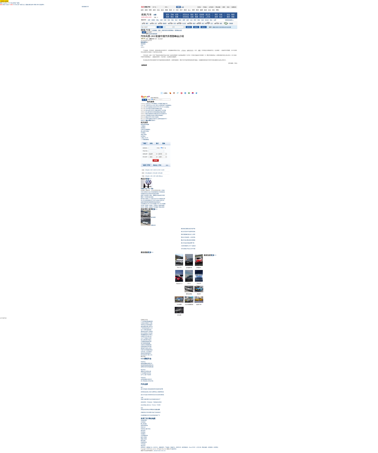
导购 (172, 14)
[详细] (163, 190)
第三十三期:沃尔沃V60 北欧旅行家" (156, 198)
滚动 (228, 7)
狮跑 (146, 363)
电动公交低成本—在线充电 (188, 237)
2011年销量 (162, 203)
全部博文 (216, 447)
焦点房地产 (14, 3)
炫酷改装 (153, 225)
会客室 (146, 205)
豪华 (194, 23)
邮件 (32, 4)
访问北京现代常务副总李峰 (152, 193)
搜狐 (1, 3)
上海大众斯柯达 (152, 392)
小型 (155, 23)
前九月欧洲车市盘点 (146, 339)
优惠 (192, 17)
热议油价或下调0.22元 (146, 355)
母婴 (193, 10)
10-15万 (158, 170)
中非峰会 (143, 133)
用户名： (155, 7)
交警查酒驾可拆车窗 (146, 346)
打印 (142, 45)
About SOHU (192, 447)
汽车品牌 (144, 384)
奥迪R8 (199, 294)
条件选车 (143, 430)
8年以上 (161, 176)
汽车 (16, 4)
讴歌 (152, 389)
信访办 (142, 207)
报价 (192, 14)
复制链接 (143, 44)
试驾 (176, 14)
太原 (161, 20)
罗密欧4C (198, 267)
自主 (142, 408)
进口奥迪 (148, 389)
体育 (4, 4)
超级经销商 (144, 202)
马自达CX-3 (179, 283)
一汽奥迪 (154, 402)
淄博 (184, 20)
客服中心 (172, 447)
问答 (220, 14)
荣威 (145, 415)
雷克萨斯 (160, 389)
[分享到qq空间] (174, 93)
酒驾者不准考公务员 (146, 348)
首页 (142, 10)
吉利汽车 (162, 200)
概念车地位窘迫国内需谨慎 (188, 240)
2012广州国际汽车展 (146, 338)
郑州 (195, 20)
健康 (201, 10)
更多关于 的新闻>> (148, 120)
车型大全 (186, 14)
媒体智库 (154, 33)
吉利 (188, 50)
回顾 (223, 7)
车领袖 (142, 193)
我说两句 (41, 4)
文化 (209, 10)
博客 (35, 4)
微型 (147, 23)
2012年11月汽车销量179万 (152, 203)
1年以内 (147, 176)
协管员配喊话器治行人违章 (188, 234)
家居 (21, 4)
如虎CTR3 (199, 304)
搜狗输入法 (149, 447)
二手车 (208, 17)
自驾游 (143, 379)
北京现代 (159, 402)
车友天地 (150, 381)
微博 (232, 14)
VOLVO (191, 50)
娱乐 (8, 4)
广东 (142, 373)
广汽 (159, 415)
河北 (150, 373)
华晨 (199, 50)
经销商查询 (144, 442)
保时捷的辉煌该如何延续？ (154, 202)
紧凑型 (164, 23)
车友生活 (143, 377)
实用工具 (144, 418)
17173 (9, 3)
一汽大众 (183, 50)
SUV (212, 23)
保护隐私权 (185, 447)
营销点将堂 (161, 207)
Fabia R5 (199, 283)
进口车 (208, 14)
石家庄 (153, 20)
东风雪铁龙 (161, 394)
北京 (145, 371)
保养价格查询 (144, 425)
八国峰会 (143, 126)
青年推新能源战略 (145, 343)
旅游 (205, 10)
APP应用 (211, 7)
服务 (228, 17)
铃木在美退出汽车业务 (147, 333)
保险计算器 (144, 439)
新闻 (146, 10)
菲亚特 (145, 367)
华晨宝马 (148, 399)
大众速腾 (179, 304)
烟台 (172, 20)
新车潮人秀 (144, 198)
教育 (197, 10)
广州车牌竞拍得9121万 (147, 328)
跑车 (221, 23)
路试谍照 (153, 217)
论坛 (228, 14)
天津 (149, 20)
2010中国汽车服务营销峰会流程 (153, 108)
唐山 (157, 20)
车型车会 (143, 361)
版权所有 (174, 449)
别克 (142, 365)
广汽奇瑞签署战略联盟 (147, 321)
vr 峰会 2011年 (144, 138)
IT (13, 4)
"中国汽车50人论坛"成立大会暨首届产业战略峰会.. (158, 105)
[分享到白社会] (178, 93)
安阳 (147, 371)
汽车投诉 (143, 422)
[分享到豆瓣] (189, 93)
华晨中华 (150, 412)
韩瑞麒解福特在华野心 (147, 334)
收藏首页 (234, 7)
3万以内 (147, 170)
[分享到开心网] (181, 93)
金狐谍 (151, 207)
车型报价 (143, 432)
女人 (24, 4)
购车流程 (143, 440)
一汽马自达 (149, 402)
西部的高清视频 (145, 124)
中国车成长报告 (149, 197)
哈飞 (154, 412)
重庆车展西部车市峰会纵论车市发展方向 (156, 113)
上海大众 (148, 405)
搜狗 (18, 3)
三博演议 (155, 205)
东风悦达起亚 (144, 392)
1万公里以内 (148, 173)
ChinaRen (5, 3)
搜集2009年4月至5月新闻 (151, 117)
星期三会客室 (144, 195)
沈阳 (187, 20)
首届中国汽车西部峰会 (168, 30)
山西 (150, 371)
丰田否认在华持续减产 (147, 324)
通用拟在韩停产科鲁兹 (147, 331)
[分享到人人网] (185, 93)
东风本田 (143, 402)
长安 (154, 200)
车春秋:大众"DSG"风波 (147, 188)
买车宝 (201, 17)
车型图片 (143, 434)
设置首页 (143, 447)
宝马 (151, 363)
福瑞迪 (143, 363)
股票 (170, 10)
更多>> (168, 165)
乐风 (152, 365)
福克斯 (149, 365)
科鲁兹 (145, 365)
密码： (167, 7)
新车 (167, 14)
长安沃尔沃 (155, 394)
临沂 (176, 20)
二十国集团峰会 (145, 139)
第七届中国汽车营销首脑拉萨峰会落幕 (155, 112)
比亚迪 (157, 200)
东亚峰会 (143, 127)
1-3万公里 (154, 173)
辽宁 (142, 374)
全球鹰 (150, 409)
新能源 (231, 23)
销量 (176, 17)
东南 (156, 415)
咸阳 (142, 371)
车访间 (142, 205)
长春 (202, 20)
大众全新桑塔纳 (189, 304)
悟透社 (146, 207)
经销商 (201, 14)
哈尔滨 (207, 20)
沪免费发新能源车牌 (146, 341)
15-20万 (162, 170)
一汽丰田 (158, 405)
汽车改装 (143, 444)
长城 (142, 415)
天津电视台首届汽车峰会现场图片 (154, 115)
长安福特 (153, 399)
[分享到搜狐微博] (170, 93)
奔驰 (148, 367)
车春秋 (151, 205)
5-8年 (157, 176)
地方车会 (143, 369)
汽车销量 (143, 203)
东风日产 (158, 399)
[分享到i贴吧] (193, 93)
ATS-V (189, 283)
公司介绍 (198, 447)
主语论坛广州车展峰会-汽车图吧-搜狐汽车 (156, 103)
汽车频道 (154, 30)
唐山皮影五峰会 (145, 131)
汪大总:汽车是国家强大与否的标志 (156, 192)
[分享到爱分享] (196, 93)
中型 (174, 23)
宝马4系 (179, 315)
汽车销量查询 (144, 435)
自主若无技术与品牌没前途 (188, 231)
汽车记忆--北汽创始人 (146, 351)
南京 (211, 20)
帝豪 (142, 412)
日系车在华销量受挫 (146, 345)
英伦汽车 (146, 412)
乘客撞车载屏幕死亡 (146, 353)
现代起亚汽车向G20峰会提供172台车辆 (155, 110)
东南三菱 (143, 399)
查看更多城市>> (229, 20)
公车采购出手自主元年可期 (188, 248)
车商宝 (199, 7)
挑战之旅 (147, 379)
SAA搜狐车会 (146, 359)
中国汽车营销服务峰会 (147, 350)
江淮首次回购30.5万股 (146, 323)
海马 (153, 409)
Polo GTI (179, 267)
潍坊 (180, 20)
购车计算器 (144, 437)
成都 (145, 373)
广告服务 (167, 447)
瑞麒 (156, 409)
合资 (142, 397)
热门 (142, 387)
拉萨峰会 (143, 136)
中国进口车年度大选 (146, 336)
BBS (38, 4)
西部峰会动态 (178, 30)
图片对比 (148, 429)
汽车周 (150, 33)
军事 (150, 10)
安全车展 (228, 27)
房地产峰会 (144, 134)
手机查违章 (144, 420)
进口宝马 (143, 394)
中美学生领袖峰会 (145, 129)
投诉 (220, 17)
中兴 (150, 415)
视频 (27, 4)
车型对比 (186, 17)
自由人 (146, 381)
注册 (182, 7)
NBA (158, 10)
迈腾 (148, 363)
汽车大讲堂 (144, 192)
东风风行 (158, 412)
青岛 (169, 20)
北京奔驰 (143, 405)
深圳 (150, 374)
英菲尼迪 (155, 389)
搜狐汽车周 (216, 27)
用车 (216, 14)
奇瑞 (142, 409)
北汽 (151, 200)
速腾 (142, 367)
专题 (159, 30)
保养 (216, 17)
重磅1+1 (143, 197)
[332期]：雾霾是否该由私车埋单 (156, 195)
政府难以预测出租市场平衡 (188, 228)
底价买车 (143, 445)
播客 (29, 4)
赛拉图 (151, 367)
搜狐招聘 (161, 447)
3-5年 (154, 176)
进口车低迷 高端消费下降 (187, 243)
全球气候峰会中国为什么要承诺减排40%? (156, 118)
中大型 (184, 23)
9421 (151, 379)
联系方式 (178, 447)
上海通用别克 (160, 392)
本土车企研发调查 (145, 200)
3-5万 (151, 170)
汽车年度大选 (222, 27)
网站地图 (218, 7)
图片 (196, 14)
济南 (165, 20)
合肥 (215, 20)
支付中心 (155, 447)
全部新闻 (210, 447)
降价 (172, 17)
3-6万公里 (159, 173)
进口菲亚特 (149, 394)
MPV (203, 23)
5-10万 (154, 170)
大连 (191, 20)
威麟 (159, 409)
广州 (147, 374)
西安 (199, 20)
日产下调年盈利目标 (146, 329)
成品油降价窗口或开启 (147, 326)
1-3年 (151, 176)
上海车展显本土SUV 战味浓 (188, 246)
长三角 (143, 381)
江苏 (147, 373)
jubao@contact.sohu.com (159, 450)
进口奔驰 (143, 389)
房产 (18, 4)
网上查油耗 (144, 424)
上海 (145, 374)
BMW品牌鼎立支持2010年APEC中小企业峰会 (157, 107)
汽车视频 (155, 207)
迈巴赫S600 (189, 267)
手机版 (205, 7)
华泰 (147, 409)
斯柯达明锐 (189, 294)
